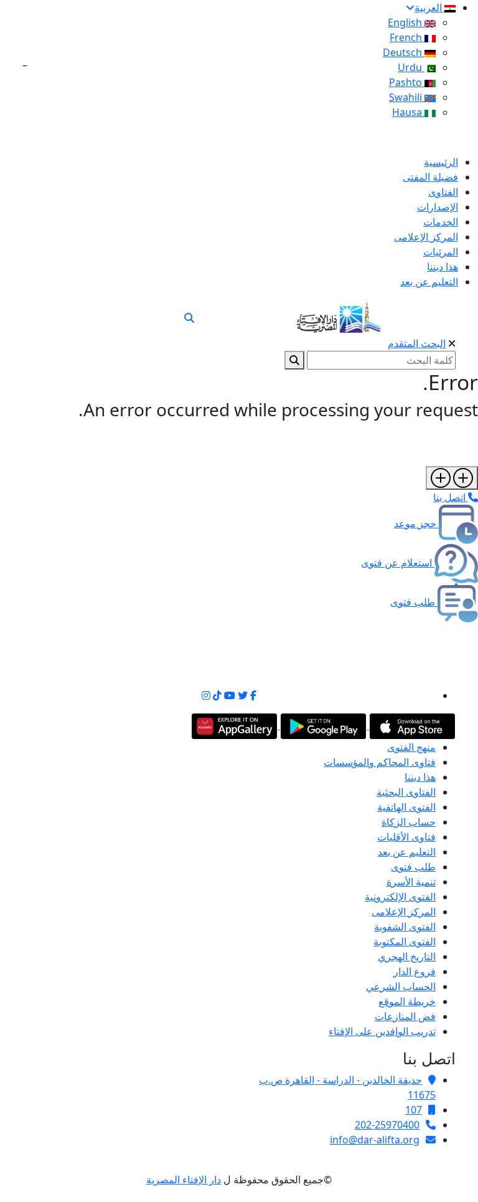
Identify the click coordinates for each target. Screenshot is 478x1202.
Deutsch (403, 52)
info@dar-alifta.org (374, 1140)
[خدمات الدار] (452, 478)
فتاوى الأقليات (406, 837)
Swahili (406, 97)
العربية (429, 7)
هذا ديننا (420, 777)
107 (413, 1110)
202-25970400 (387, 1125)
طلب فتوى (413, 867)
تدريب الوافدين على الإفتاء (382, 1031)
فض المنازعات (405, 1016)
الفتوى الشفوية (405, 926)
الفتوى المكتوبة (404, 941)
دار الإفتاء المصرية (183, 1179)
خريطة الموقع (407, 1001)
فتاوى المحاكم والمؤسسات (380, 762)
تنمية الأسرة (411, 882)
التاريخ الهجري (407, 956)
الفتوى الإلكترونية (400, 897)
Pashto (406, 82)
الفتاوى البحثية (406, 792)
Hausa (408, 112)
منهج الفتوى (411, 747)
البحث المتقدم (417, 343)
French (407, 37)
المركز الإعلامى (404, 911)
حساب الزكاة (409, 822)
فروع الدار (414, 971)
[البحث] (189, 318)
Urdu (411, 67)
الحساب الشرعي (401, 986)
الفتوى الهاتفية (406, 807)
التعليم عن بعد (407, 852)
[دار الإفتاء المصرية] (339, 314)
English (406, 22)
